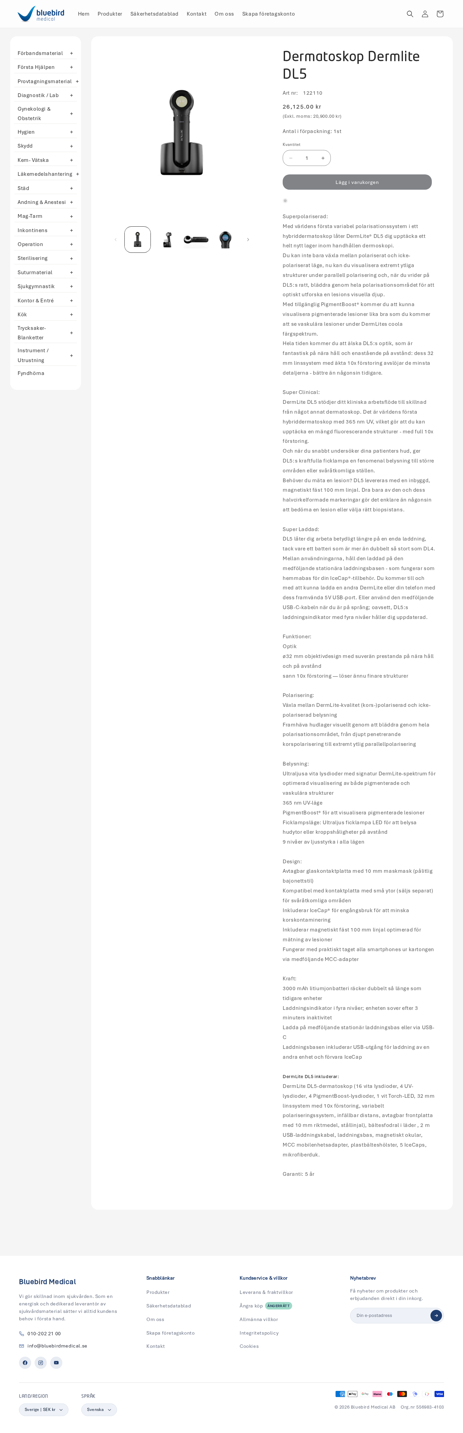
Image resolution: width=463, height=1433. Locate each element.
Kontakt (155, 1346)
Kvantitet (292, 144)
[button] (410, 13)
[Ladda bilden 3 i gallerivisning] (196, 239)
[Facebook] (25, 1363)
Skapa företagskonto (170, 1333)
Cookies (249, 1346)
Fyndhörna (31, 373)
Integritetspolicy (259, 1333)
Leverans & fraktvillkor (266, 1292)
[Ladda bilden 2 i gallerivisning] (167, 239)
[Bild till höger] (248, 239)
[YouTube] (56, 1363)
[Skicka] (436, 1315)
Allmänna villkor (259, 1319)
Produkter (157, 1292)
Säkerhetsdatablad (168, 1306)
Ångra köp (265, 1306)
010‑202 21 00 (44, 1334)
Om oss (155, 1319)
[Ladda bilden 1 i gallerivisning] (137, 239)
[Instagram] (41, 1363)
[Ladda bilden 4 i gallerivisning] (225, 239)
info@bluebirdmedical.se (57, 1346)
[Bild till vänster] (115, 239)
